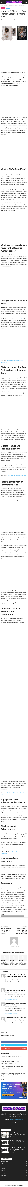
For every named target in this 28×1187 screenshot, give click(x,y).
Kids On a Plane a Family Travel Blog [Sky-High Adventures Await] (21, 931)
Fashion (5, 5)
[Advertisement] (14, 57)
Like (25, 1041)
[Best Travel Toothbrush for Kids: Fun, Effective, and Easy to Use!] (23, 958)
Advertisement (16, 1183)
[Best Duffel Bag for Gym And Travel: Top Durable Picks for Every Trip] (5, 1142)
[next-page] (15, 967)
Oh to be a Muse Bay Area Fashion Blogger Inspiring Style (13, 916)
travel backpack (4, 1166)
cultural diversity (18, 318)
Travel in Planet (5, 19)
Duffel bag (3, 1170)
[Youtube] (18, 1122)
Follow (24, 1045)
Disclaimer (5, 1183)
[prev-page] (13, 967)
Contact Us (23, 1183)
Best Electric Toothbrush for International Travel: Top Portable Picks (14, 963)
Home (2, 5)
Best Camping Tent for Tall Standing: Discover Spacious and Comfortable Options (13, 1074)
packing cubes (4, 1163)
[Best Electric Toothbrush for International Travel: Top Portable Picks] (14, 958)
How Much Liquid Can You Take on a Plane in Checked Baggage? (6, 931)
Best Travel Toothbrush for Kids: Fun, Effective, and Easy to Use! (23, 963)
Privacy (10, 1183)
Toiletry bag (3, 1175)
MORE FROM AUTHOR (19, 952)
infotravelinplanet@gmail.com (16, 1119)
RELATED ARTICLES (8, 952)
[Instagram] (12, 1122)
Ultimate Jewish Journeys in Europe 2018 (11, 1056)
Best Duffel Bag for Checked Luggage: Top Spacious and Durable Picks (17, 1149)
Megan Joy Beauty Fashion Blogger (10, 1061)
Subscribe (24, 1048)
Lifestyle (8, 8)
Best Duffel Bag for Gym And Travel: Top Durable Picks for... (18, 1141)
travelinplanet (4, 1076)
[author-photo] (14, 941)
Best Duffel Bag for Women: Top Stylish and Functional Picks (18, 1133)
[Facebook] (2, 23)
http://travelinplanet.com (14, 947)
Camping (3, 1173)
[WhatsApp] (13, 23)
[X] (5, 23)
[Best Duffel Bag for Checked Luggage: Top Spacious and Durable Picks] (5, 1150)
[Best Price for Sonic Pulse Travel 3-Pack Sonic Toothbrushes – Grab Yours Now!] (5, 958)
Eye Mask (3, 1168)
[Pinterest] (9, 23)
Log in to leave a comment (11, 985)
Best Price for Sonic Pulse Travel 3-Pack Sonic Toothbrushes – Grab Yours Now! (5, 963)
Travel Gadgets (4, 1161)
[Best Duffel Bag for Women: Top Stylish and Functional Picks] (5, 1135)
